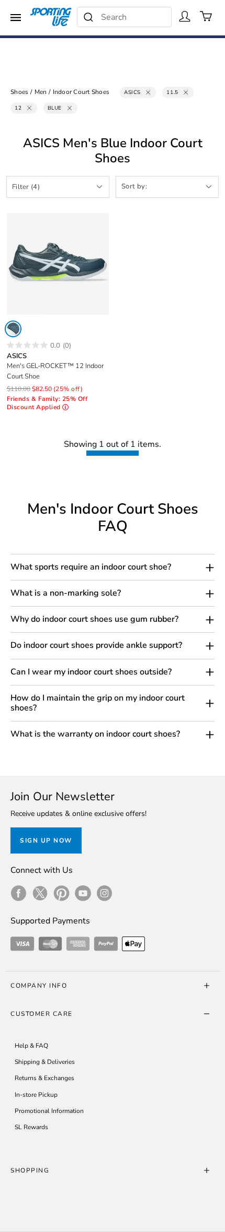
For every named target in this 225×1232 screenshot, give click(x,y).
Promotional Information (49, 1111)
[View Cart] (206, 16)
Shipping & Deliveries (45, 1062)
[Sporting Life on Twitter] (40, 893)
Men (41, 92)
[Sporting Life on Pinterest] (61, 893)
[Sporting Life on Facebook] (18, 893)
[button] (112, 567)
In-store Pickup (36, 1095)
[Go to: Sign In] (184, 16)
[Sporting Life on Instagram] (104, 893)
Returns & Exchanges (44, 1078)
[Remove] (148, 92)
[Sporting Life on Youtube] (83, 893)
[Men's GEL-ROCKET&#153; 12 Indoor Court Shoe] (58, 264)
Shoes (19, 92)
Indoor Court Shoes (81, 92)
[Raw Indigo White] (13, 329)
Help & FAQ (31, 1045)
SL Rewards (31, 1127)
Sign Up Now (46, 840)
